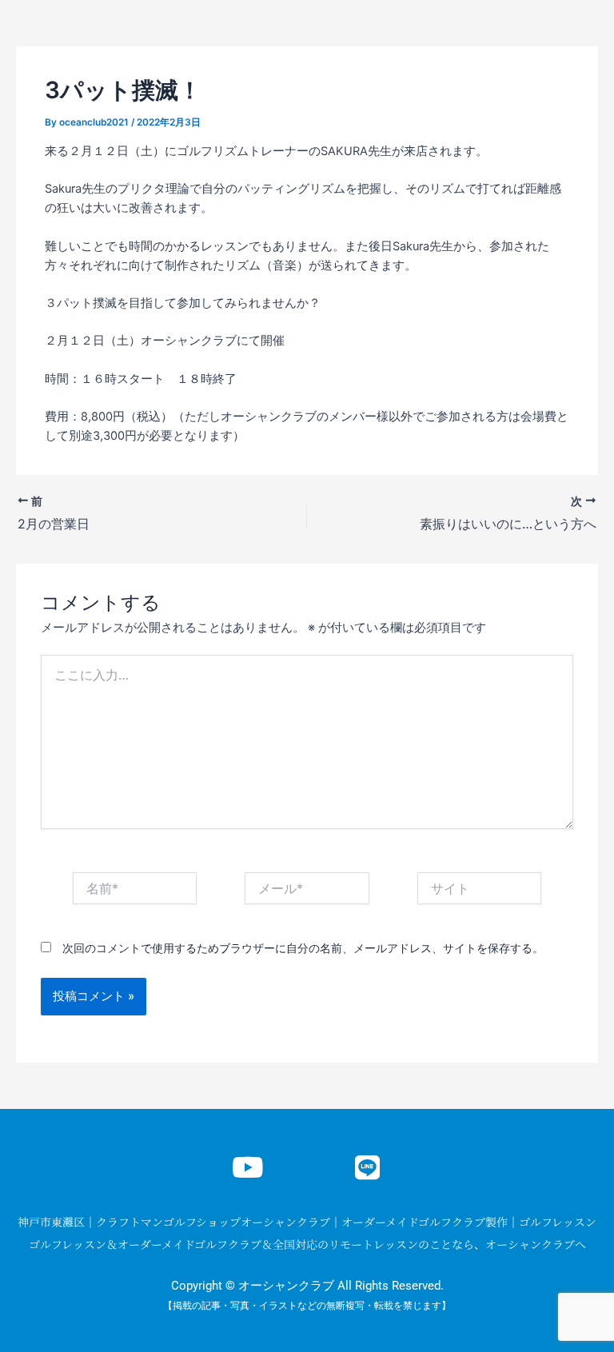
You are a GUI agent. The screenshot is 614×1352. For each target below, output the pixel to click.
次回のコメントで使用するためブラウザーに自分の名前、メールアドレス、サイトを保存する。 (303, 948)
